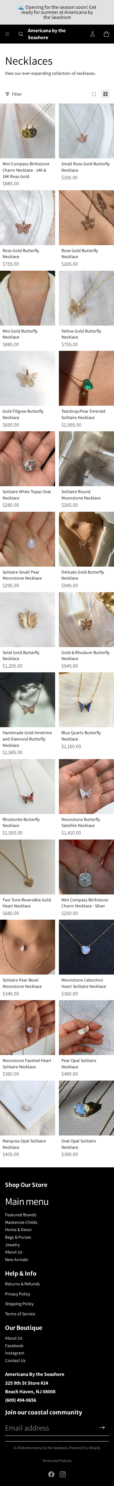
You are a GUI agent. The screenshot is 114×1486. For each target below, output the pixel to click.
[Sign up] (102, 1427)
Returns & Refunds (22, 1284)
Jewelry (12, 1244)
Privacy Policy (17, 1294)
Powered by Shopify (84, 1447)
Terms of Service (20, 1314)
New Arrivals (16, 1259)
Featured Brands (20, 1215)
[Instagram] (62, 1474)
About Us (13, 1252)
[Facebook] (51, 1474)
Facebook (14, 1345)
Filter (17, 94)
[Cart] (106, 34)
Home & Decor (18, 1229)
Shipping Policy (19, 1303)
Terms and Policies (57, 1460)
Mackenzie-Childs (21, 1222)
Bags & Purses (18, 1237)
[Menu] (7, 34)
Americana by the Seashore (46, 1447)
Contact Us (15, 1360)
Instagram (14, 1353)
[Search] (21, 34)
